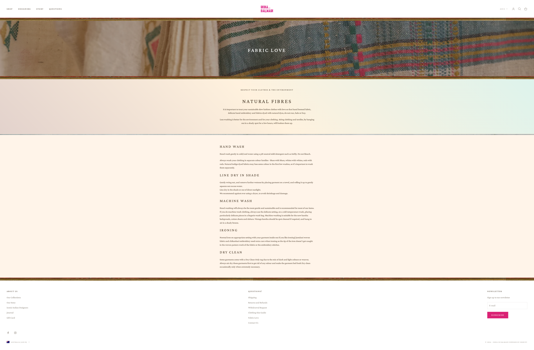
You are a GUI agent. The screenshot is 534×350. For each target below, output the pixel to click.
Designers (24, 9)
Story (40, 9)
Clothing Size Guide (257, 312)
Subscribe (497, 315)
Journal (10, 312)
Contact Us (253, 323)
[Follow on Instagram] (15, 332)
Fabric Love (253, 318)
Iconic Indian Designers (17, 307)
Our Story (11, 302)
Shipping (252, 297)
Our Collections (14, 297)
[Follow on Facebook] (8, 332)
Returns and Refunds (257, 302)
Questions (55, 9)
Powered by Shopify (518, 342)
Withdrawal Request (257, 307)
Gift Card (11, 318)
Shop (10, 9)
